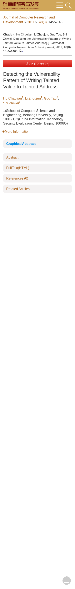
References (17, 178)
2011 (31, 22)
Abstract (12, 157)
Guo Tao (50, 98)
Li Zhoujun (33, 98)
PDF (39, 64)
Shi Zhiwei (11, 103)
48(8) (43, 22)
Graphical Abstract (21, 144)
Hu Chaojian (12, 98)
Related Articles (18, 189)
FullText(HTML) (17, 168)
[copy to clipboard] (21, 50)
